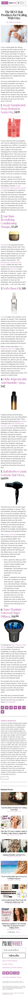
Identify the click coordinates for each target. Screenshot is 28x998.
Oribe (22, 421)
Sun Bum (4, 245)
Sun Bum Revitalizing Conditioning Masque (9, 221)
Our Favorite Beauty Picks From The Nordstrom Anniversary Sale (14, 901)
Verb (2, 317)
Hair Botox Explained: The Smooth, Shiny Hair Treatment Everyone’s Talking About (14, 925)
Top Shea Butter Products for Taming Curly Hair (14, 808)
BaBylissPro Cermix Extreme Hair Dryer (14, 473)
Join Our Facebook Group (11, 977)
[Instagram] (14, 973)
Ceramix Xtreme (9, 534)
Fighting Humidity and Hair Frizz (14, 855)
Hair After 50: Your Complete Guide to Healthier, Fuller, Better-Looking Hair (14, 832)
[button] (2, 707)
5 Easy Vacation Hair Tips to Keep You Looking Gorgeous (14, 877)
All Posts (4, 778)
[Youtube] (10, 973)
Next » (18, 932)
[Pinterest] (17, 973)
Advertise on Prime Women (12, 967)
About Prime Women (9, 961)
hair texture (14, 269)
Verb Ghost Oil (12, 288)
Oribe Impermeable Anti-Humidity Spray (14, 381)
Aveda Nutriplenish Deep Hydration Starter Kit (13, 108)
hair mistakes (9, 702)
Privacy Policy (7, 964)
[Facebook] (3, 973)
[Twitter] (7, 973)
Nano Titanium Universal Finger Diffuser (11, 612)
